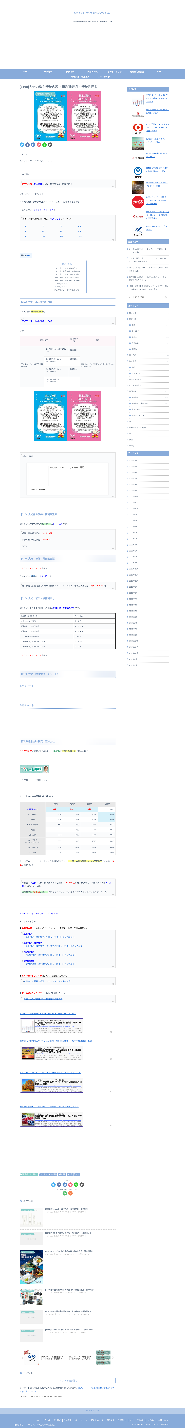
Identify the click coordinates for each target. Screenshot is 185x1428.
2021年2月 (133, 484)
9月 (24, 236)
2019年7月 (133, 599)
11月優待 (53, 1174)
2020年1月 (133, 563)
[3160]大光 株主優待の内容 (65, 268)
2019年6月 (133, 605)
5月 (24, 231)
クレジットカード (150, 373)
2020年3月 (133, 551)
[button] (166, 296)
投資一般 (149, 319)
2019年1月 (133, 635)
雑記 (149, 440)
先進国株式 (150, 409)
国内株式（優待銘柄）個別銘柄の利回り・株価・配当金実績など (55, 946)
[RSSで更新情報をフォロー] (70, 1193)
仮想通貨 (151, 1420)
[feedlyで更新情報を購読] (65, 1193)
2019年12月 (134, 569)
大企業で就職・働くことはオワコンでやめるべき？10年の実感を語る (147, 260)
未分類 (149, 446)
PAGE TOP (93, 1411)
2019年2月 (133, 629)
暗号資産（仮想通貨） (149, 428)
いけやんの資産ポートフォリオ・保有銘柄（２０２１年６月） (148, 250)
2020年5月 (133, 539)
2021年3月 (133, 478)
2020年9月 (133, 515)
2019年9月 (133, 587)
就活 (149, 434)
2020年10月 (134, 509)
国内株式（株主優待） (29, 1174)
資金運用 (149, 361)
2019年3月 (133, 623)
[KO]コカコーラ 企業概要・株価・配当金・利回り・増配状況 (156, 200)
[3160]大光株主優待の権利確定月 (67, 271)
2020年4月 (133, 545)
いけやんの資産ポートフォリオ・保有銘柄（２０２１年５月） (148, 269)
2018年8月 (133, 665)
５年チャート (62, 287)
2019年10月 (134, 581)
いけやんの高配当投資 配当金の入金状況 (43, 999)
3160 (77, 1174)
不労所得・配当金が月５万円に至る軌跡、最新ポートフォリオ (48, 1014)
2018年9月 (133, 659)
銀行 (150, 367)
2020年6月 (133, 533)
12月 (80, 236)
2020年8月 (133, 521)
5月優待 (63, 1174)
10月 (43, 236)
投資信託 (150, 343)
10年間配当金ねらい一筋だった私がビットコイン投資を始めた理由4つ (148, 278)
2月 (43, 226)
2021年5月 (133, 473)
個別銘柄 (149, 391)
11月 (61, 236)
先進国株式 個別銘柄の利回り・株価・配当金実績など (51, 955)
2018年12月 (134, 641)
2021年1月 (133, 490)
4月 (79, 226)
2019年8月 (133, 593)
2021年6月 (133, 466)
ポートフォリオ (149, 379)
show (28, 255)
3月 (61, 226)
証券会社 (150, 337)
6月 (43, 231)
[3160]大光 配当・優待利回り (66, 277)
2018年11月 (133, 647)
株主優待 (44, 1174)
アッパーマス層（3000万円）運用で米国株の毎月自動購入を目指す (50, 1073)
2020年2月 (133, 557)
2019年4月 (133, 617)
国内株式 (150, 397)
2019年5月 (133, 611)
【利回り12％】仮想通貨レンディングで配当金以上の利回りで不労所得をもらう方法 (148, 287)
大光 (70, 1174)
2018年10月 (134, 653)
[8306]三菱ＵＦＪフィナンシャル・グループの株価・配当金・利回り (157, 127)
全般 (150, 325)
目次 (64, 264)
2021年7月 (133, 460)
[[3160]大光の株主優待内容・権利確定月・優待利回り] (33, 144)
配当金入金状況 (149, 385)
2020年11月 (133, 503)
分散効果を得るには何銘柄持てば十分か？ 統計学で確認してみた (49, 1106)
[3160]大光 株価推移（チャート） (68, 281)
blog (37, 1420)
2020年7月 (133, 527)
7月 (61, 231)
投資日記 (149, 355)
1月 (24, 226)
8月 (79, 231)
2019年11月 (133, 575)
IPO (149, 421)
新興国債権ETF (150, 415)
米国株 (150, 349)
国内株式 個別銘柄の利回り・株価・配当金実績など (50, 937)
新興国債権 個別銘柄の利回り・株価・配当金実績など (51, 964)
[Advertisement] (92, 50)
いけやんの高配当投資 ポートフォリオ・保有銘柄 (47, 981)
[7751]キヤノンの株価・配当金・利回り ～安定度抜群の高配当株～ (157, 215)
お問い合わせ (163, 1420)
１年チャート (62, 284)
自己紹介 (149, 313)
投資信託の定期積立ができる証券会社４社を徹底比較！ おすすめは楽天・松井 (56, 1041)
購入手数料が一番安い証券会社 (66, 290)
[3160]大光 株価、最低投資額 (66, 274)
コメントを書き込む (67, 1380)
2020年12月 (134, 497)
